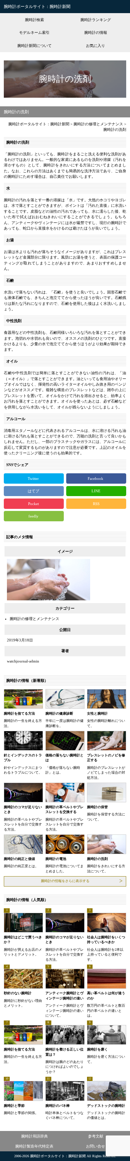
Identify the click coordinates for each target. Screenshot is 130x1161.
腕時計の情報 (95, 32)
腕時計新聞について (34, 45)
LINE (96, 491)
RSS (96, 504)
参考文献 (95, 1136)
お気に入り (95, 45)
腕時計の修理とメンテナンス (34, 619)
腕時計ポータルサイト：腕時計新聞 (37, 6)
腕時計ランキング (95, 20)
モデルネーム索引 (34, 32)
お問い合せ (95, 1146)
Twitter (34, 478)
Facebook (96, 478)
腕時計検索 (34, 20)
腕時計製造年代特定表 (34, 1146)
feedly (34, 516)
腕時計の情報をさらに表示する (65, 881)
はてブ (34, 491)
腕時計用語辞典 (34, 1136)
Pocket (34, 504)
